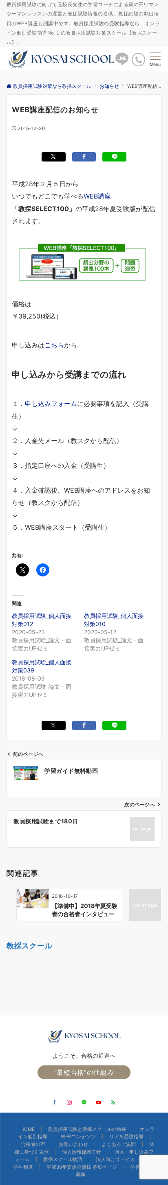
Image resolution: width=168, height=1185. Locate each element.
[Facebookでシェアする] (84, 156)
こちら (54, 345)
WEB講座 (97, 196)
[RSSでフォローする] (113, 1103)
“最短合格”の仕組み (84, 1072)
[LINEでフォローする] (84, 1103)
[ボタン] (121, 62)
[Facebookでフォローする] (54, 1103)
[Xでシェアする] (54, 156)
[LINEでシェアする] (114, 156)
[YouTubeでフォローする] (98, 1103)
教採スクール (29, 945)
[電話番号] (138, 59)
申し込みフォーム (51, 403)
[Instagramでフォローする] (69, 1103)
